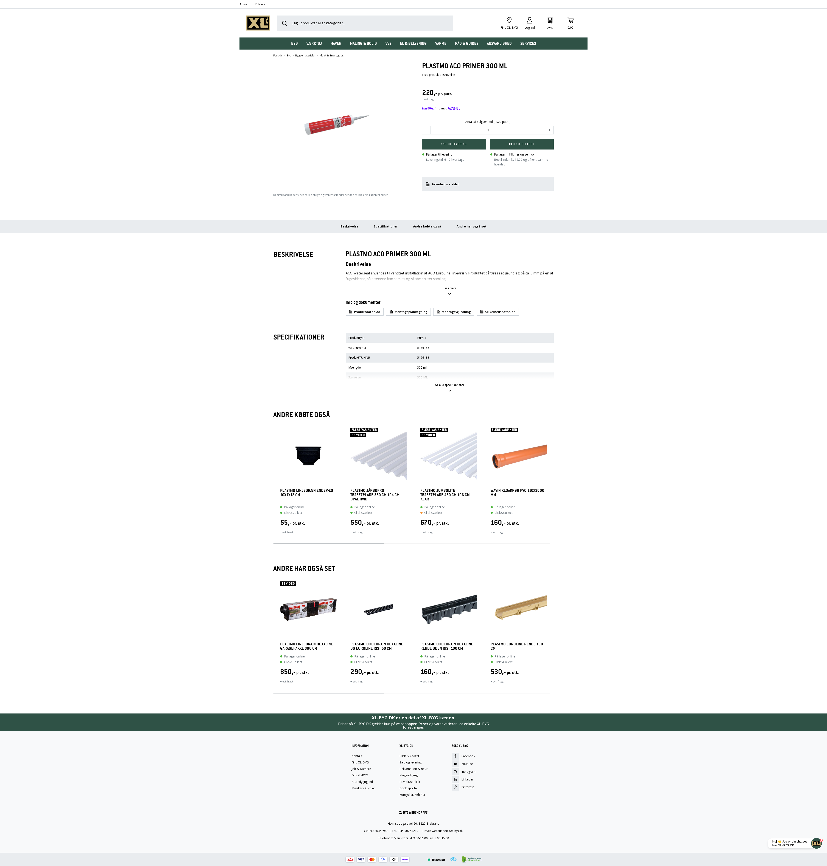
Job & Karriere (361, 768)
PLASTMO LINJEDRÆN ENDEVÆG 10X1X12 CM (306, 492)
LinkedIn (467, 779)
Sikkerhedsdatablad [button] (445, 184)
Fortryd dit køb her (412, 794)
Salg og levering (410, 762)
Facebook (468, 756)
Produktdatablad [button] (367, 312)
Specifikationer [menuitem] (386, 226)
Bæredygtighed (362, 781)
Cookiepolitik (408, 788)
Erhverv (260, 4)
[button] (339, 123)
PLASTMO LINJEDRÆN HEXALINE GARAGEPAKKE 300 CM (306, 646)
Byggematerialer (305, 55)
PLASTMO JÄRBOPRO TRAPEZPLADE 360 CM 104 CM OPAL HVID (375, 494)
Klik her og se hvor (522, 154)
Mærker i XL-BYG (363, 788)
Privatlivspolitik (410, 781)
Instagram (468, 771)
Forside (278, 55)
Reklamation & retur (414, 768)
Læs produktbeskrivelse (438, 75)
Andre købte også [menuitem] (427, 226)
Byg (289, 55)
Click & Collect (409, 755)
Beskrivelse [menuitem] (349, 226)
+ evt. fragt (286, 532)
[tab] (294, 43)
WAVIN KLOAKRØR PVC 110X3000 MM (517, 492)
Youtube (467, 764)
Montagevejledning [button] (456, 312)
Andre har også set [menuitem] (472, 226)
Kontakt (356, 755)
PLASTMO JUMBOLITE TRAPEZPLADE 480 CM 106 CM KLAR (445, 494)
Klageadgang (409, 775)
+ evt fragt (428, 99)
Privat (244, 4)
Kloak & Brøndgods (332, 55)
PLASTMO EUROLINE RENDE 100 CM (517, 646)
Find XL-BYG (360, 762)
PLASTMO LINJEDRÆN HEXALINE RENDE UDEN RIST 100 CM (446, 646)
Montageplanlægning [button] (411, 312)
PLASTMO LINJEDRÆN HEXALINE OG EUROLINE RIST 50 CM (376, 646)
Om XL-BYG (359, 775)
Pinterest (467, 787)
